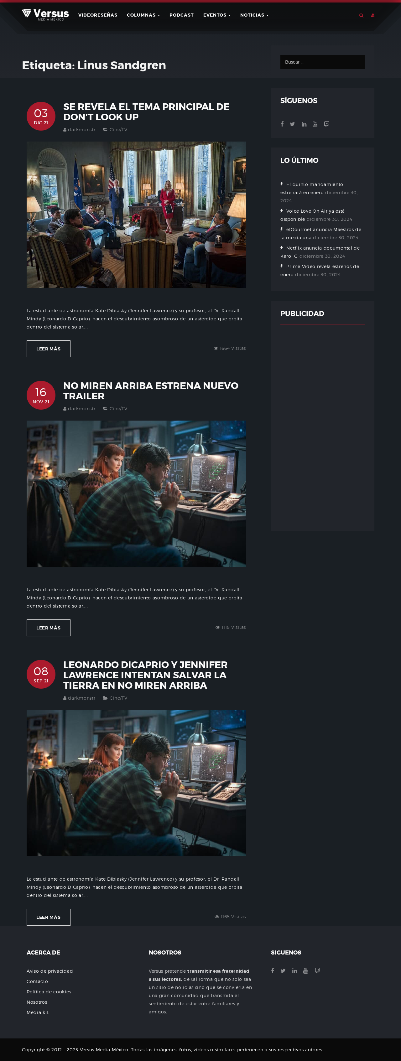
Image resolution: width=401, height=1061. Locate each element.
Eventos (215, 15)
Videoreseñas (97, 15)
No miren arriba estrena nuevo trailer (150, 391)
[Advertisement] (322, 428)
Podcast (181, 15)
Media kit (38, 1012)
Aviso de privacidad (50, 971)
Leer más (48, 349)
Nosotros (37, 1002)
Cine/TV (119, 129)
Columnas (142, 15)
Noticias (253, 15)
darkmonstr (81, 129)
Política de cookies (49, 991)
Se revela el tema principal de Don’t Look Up (146, 112)
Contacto (37, 981)
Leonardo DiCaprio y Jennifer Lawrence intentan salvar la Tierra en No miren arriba (145, 675)
